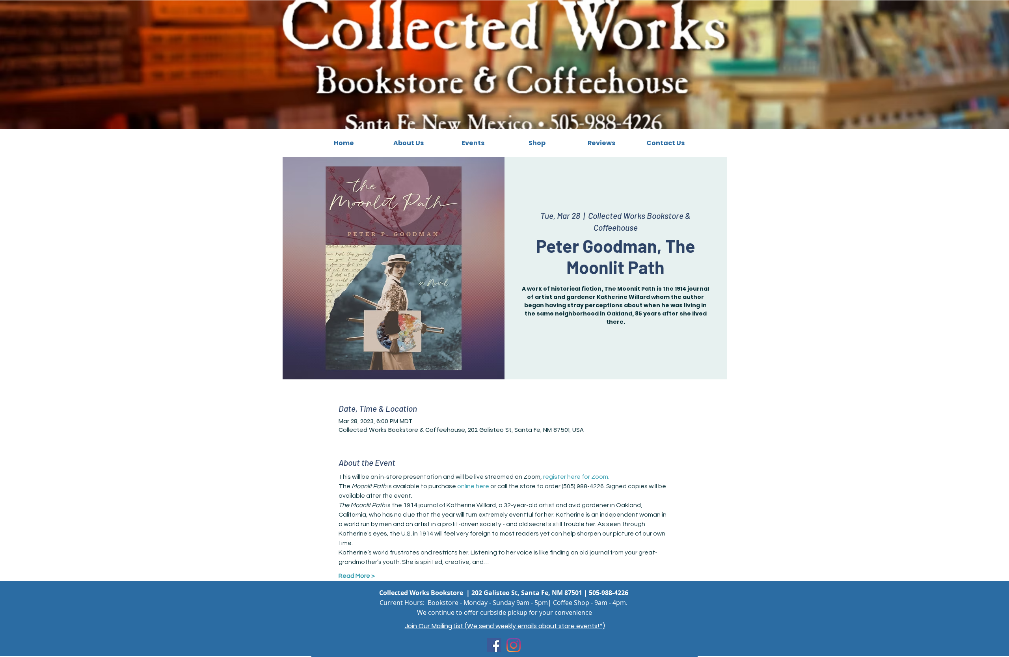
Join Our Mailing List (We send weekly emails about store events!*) (505, 626)
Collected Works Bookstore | (425, 592)
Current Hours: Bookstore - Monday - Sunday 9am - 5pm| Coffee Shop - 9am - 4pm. (503, 602)
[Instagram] (513, 645)
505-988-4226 (608, 592)
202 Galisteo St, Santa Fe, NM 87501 (526, 592)
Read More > (357, 576)
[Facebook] (494, 645)
